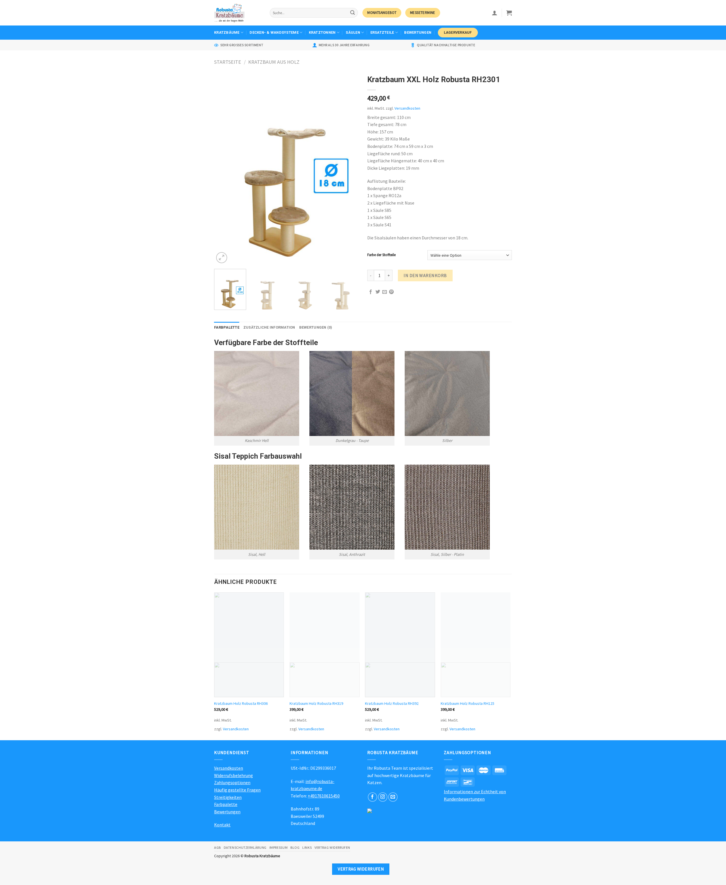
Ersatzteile (382, 32)
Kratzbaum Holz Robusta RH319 (316, 703)
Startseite (227, 62)
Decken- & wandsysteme (274, 32)
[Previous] (224, 168)
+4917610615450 (324, 796)
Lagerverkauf (458, 32)
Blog (294, 847)
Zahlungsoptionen (232, 782)
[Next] (349, 168)
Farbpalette (226, 327)
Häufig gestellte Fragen (237, 790)
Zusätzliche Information (269, 327)
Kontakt (222, 824)
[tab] (226, 327)
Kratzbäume (227, 32)
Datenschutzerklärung (245, 847)
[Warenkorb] (509, 13)
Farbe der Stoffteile (381, 255)
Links (307, 847)
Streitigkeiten (228, 797)
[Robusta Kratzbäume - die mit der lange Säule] (237, 12)
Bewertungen (417, 32)
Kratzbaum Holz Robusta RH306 (241, 703)
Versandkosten (407, 108)
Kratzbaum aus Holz (273, 62)
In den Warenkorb (425, 275)
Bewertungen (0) (315, 327)
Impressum (278, 847)
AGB (217, 847)
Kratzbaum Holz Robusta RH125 (467, 703)
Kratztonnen (322, 32)
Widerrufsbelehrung (233, 775)
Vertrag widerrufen (332, 847)
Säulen (353, 32)
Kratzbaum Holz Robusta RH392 (392, 703)
